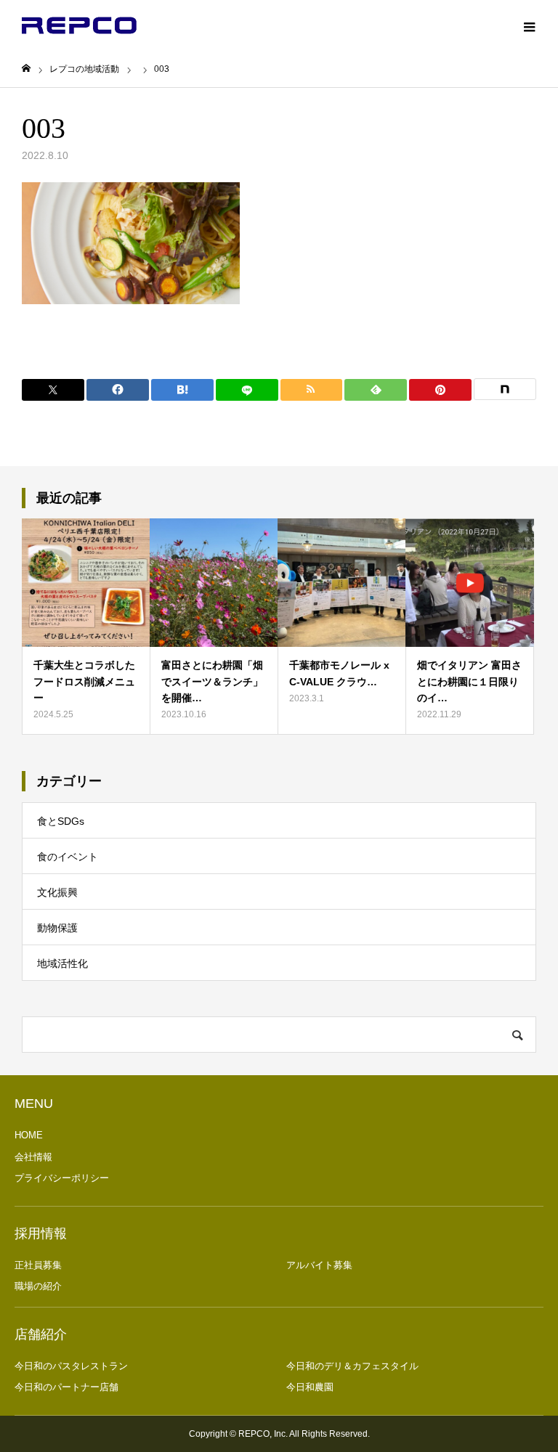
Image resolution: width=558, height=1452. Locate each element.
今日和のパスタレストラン (71, 1366)
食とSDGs (60, 821)
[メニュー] (529, 25)
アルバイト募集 (319, 1265)
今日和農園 (309, 1387)
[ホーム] (26, 68)
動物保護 (57, 928)
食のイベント (67, 856)
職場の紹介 (38, 1286)
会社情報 (33, 1156)
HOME (29, 1135)
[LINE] (247, 390)
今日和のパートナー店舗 (66, 1387)
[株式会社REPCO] (79, 25)
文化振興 (57, 892)
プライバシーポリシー (62, 1177)
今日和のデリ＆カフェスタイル (352, 1366)
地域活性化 (62, 963)
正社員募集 (38, 1265)
